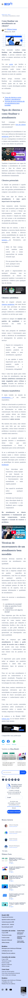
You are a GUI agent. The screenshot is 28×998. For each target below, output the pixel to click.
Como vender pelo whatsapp (20, 941)
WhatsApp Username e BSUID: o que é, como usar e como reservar (17, 859)
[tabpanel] (9, 759)
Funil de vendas (5, 937)
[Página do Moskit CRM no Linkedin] (15, 781)
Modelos (4, 946)
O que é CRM (5, 932)
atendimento (7, 397)
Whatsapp (14, 744)
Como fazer (21, 930)
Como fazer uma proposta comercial (21, 937)
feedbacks (5, 464)
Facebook (8, 744)
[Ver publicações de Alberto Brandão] (6, 827)
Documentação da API (7, 926)
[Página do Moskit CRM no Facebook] (3, 781)
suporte (5, 240)
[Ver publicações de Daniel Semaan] (6, 841)
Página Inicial (4, 14)
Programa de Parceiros (7, 917)
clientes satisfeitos (8, 304)
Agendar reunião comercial (8, 919)
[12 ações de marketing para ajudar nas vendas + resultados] (5, 868)
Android (12, 924)
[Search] (23, 772)
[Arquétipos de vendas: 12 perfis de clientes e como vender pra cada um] (5, 877)
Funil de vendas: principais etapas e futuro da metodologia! (16, 895)
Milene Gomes (12, 29)
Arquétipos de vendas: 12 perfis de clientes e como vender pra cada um (16, 877)
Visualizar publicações (13, 826)
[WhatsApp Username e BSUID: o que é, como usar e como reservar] (5, 860)
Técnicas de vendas (6, 935)
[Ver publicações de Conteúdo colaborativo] (6, 834)
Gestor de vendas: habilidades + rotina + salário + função (17, 903)
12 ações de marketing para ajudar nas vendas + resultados (16, 868)
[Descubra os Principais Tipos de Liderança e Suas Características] (5, 886)
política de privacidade (13, 806)
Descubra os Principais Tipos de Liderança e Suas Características (17, 886)
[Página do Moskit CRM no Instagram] (6, 781)
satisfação (5, 136)
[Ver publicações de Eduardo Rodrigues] (6, 848)
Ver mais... (5, 851)
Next (24, 759)
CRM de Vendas (5, 942)
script (11, 64)
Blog (9, 14)
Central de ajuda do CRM (8, 922)
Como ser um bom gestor (20, 933)
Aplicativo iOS (5, 924)
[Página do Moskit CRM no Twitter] (12, 781)
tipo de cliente (21, 124)
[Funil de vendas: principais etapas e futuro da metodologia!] (5, 895)
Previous (3, 759)
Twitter (3, 744)
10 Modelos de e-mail (7, 950)
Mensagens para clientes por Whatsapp (11, 948)
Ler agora (11, 898)
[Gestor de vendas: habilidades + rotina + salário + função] (5, 904)
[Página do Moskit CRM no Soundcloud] (18, 781)
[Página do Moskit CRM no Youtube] (9, 781)
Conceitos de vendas (8, 930)
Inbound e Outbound (7, 940)
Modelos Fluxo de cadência (8, 953)
